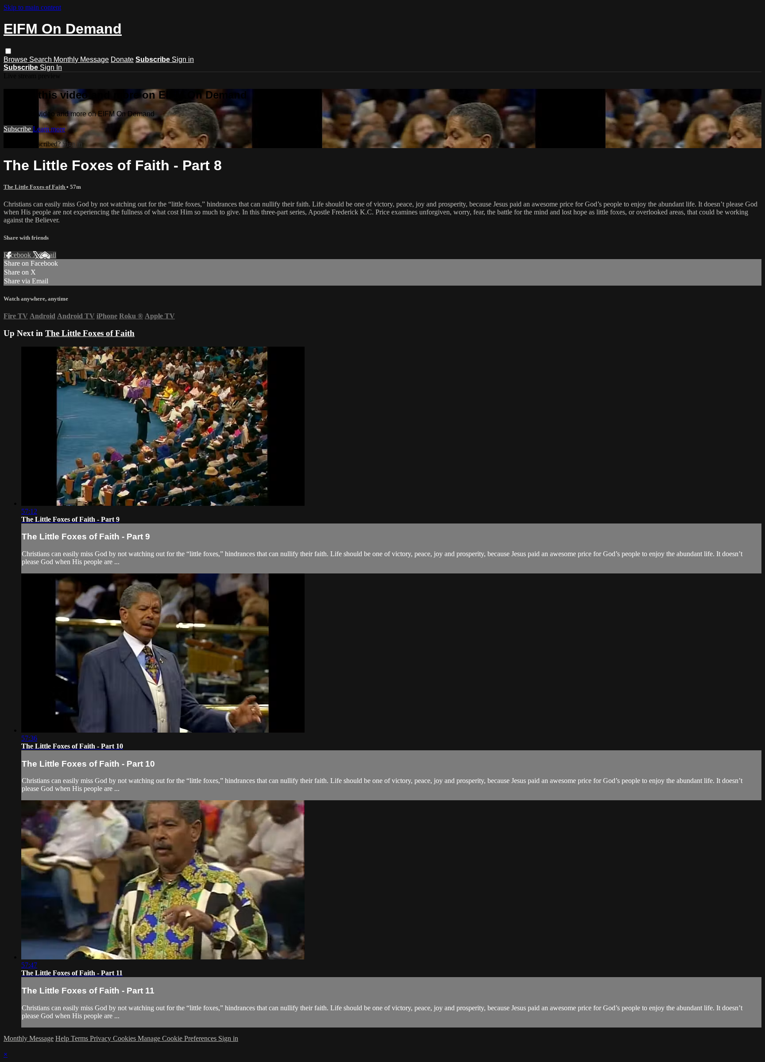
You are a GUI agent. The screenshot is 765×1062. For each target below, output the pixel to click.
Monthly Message (81, 59)
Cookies (125, 1038)
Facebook (18, 255)
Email (48, 255)
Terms (80, 1038)
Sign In (51, 67)
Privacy (101, 1038)
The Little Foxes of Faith (35, 186)
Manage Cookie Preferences (178, 1038)
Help (63, 1038)
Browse (16, 59)
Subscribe (18, 129)
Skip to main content (32, 7)
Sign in (183, 59)
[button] (8, 51)
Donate (122, 59)
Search (41, 59)
